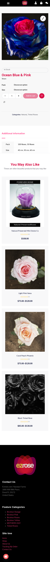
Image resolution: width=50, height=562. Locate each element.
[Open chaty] (5, 555)
